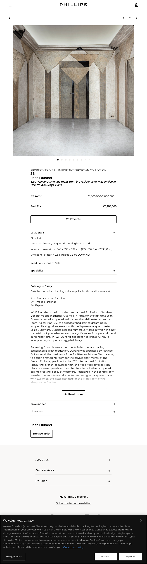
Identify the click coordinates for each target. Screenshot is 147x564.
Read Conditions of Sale (45, 263)
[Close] (141, 520)
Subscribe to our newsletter (73, 503)
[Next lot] (136, 17)
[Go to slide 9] (89, 160)
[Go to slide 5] (74, 160)
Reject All (131, 556)
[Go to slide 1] (58, 160)
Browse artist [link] (41, 433)
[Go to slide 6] (78, 160)
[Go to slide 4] (70, 160)
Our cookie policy (73, 547)
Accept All (106, 556)
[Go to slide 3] (66, 160)
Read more (75, 394)
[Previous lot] (123, 17)
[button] (73, 90)
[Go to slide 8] (85, 160)
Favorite (75, 219)
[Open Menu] (12, 5)
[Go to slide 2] (62, 160)
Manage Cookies (14, 556)
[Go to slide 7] (81, 160)
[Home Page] (73, 5)
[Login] (136, 5)
